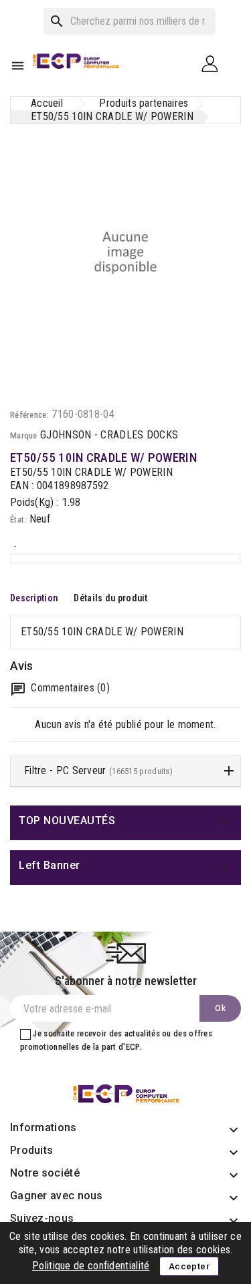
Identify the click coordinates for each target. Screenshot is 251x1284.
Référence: (29, 415)
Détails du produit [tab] (110, 598)
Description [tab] (34, 598)
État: (18, 520)
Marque (23, 435)
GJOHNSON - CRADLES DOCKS (109, 434)
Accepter (189, 1266)
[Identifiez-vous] (214, 63)
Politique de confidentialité (90, 1265)
